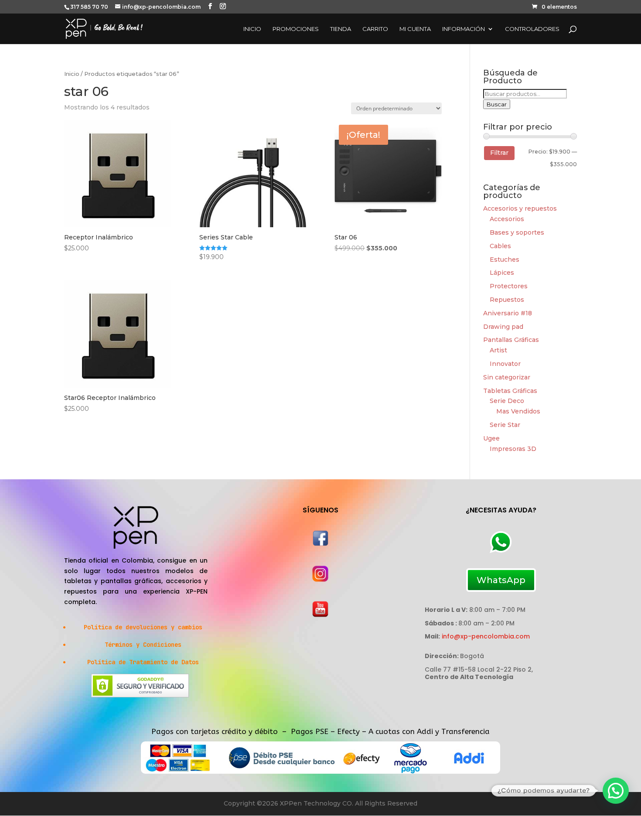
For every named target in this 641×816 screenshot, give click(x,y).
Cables (500, 246)
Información (463, 29)
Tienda (340, 29)
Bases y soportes (517, 232)
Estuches (504, 259)
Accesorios (507, 219)
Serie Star (505, 425)
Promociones (296, 29)
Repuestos (507, 300)
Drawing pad (503, 327)
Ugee (491, 438)
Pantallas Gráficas (511, 340)
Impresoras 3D (513, 449)
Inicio (252, 29)
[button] (616, 791)
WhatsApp (501, 580)
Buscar (497, 104)
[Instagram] (320, 581)
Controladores (532, 29)
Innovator (505, 364)
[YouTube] (320, 615)
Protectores (509, 286)
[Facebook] (320, 545)
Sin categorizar (506, 377)
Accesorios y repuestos (520, 208)
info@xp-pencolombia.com (486, 636)
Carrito (375, 29)
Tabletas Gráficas (510, 391)
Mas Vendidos (518, 411)
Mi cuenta (415, 29)
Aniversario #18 (507, 313)
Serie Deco (507, 401)
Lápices (502, 273)
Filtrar (499, 153)
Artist (498, 350)
